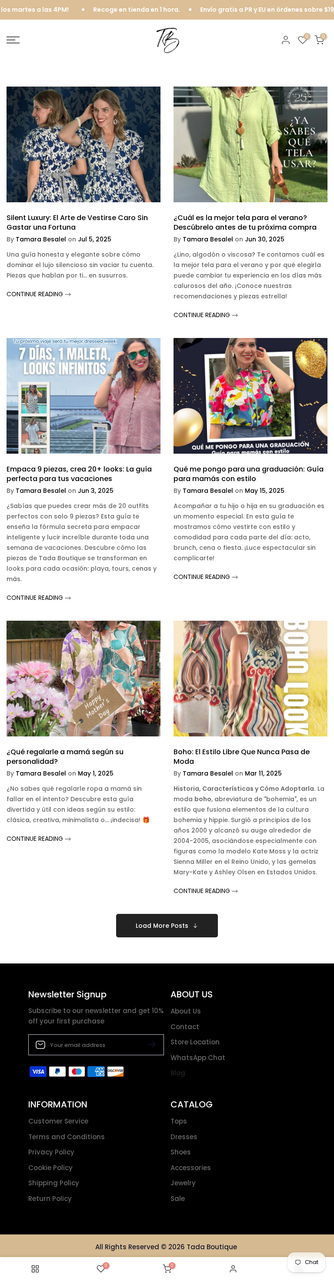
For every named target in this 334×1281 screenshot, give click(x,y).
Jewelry (183, 1182)
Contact (184, 1026)
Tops (178, 1121)
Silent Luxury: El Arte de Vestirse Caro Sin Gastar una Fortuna (77, 222)
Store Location (195, 1042)
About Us (185, 1011)
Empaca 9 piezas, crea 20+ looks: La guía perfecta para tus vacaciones (79, 474)
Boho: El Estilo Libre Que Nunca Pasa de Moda (242, 756)
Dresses (183, 1136)
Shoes (180, 1152)
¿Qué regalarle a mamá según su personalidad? (65, 756)
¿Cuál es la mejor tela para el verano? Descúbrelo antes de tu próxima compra (245, 222)
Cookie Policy (50, 1167)
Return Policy (50, 1198)
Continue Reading (36, 294)
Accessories (190, 1167)
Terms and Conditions (66, 1136)
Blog (177, 1072)
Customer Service (58, 1121)
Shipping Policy (53, 1182)
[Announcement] (108, 10)
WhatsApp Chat (197, 1057)
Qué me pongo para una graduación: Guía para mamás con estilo (249, 474)
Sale (177, 1198)
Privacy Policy (51, 1152)
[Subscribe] (148, 1044)
